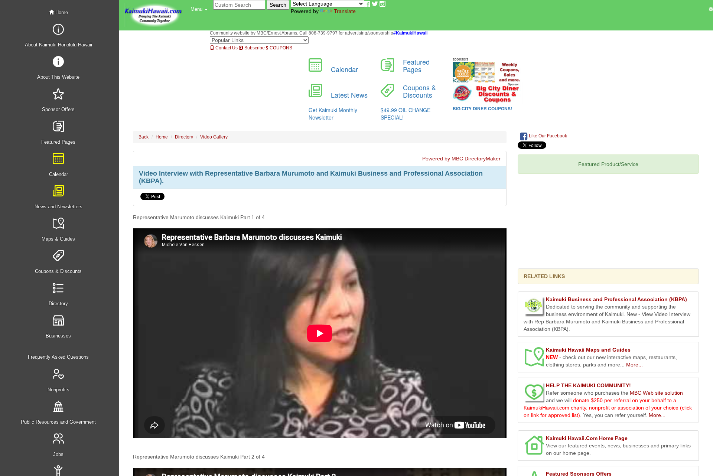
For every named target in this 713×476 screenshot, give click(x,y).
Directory (184, 137)
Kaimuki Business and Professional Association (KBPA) (616, 299)
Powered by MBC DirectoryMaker (461, 159)
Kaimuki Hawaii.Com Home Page (587, 438)
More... (634, 365)
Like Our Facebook (547, 135)
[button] (199, 9)
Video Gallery (214, 137)
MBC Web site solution (656, 393)
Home (61, 12)
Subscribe (254, 47)
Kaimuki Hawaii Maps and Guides (588, 350)
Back (144, 137)
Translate (345, 11)
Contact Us (226, 47)
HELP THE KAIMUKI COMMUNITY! (588, 385)
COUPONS (280, 47)
